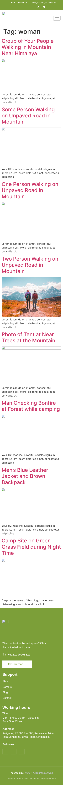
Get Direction (15, 664)
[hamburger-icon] (57, 18)
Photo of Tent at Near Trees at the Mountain (28, 337)
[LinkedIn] (43, 7)
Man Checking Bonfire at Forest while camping (31, 406)
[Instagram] (32, 7)
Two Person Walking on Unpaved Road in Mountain (30, 265)
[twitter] (13, 751)
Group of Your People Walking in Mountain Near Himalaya (28, 47)
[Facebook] (21, 7)
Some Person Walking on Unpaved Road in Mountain (28, 115)
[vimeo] (22, 751)
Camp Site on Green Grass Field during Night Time (31, 546)
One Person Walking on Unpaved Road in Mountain (30, 190)
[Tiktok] (38, 7)
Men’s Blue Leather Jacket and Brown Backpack (25, 476)
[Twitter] (26, 7)
